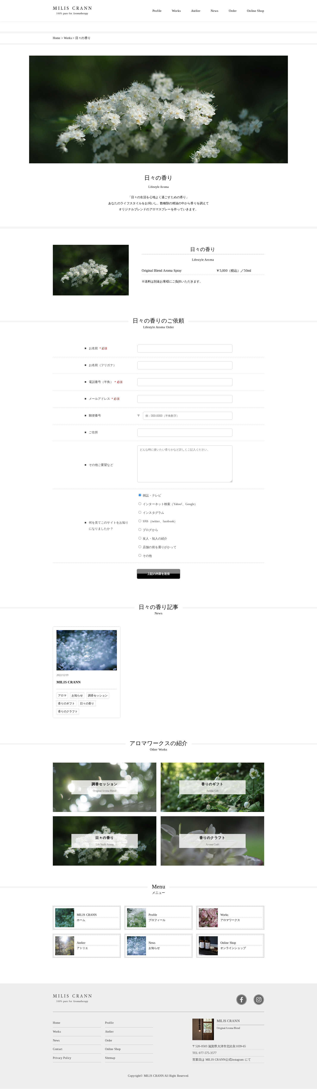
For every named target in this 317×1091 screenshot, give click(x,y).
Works (176, 10)
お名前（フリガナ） (102, 365)
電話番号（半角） (101, 382)
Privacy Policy (62, 1058)
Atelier (195, 10)
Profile (157, 10)
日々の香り (87, 703)
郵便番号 (95, 415)
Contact (57, 1049)
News (214, 10)
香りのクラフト (68, 711)
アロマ (62, 695)
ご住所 (93, 432)
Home (56, 1022)
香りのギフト (66, 703)
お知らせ (77, 695)
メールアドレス (99, 398)
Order (233, 10)
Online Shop (255, 10)
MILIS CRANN (68, 682)
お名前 (93, 348)
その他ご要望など (101, 465)
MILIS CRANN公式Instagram (225, 1059)
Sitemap (110, 1058)
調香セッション (98, 695)
